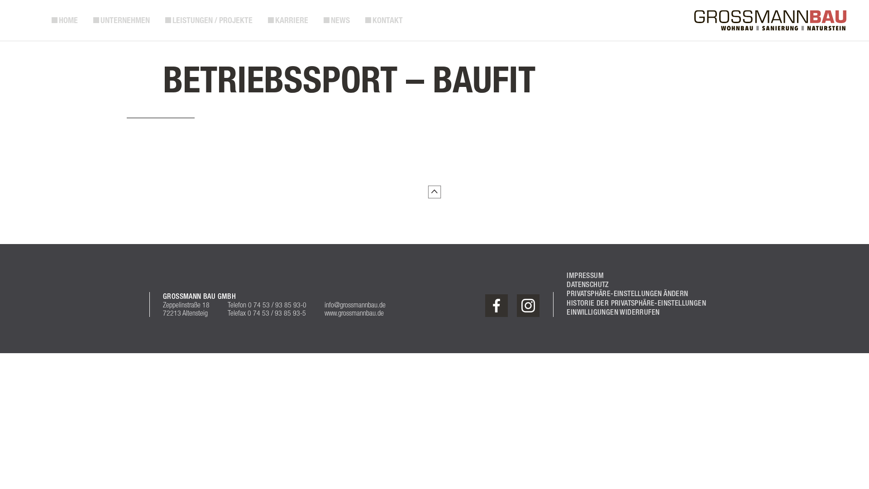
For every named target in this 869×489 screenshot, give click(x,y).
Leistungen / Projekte (212, 20)
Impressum (585, 275)
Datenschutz (587, 284)
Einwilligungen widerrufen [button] (613, 312)
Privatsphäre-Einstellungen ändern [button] (627, 293)
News (340, 20)
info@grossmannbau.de (355, 305)
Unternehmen (125, 20)
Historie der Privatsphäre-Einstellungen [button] (636, 303)
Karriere (291, 20)
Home (68, 20)
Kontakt (387, 20)
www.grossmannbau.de (354, 313)
